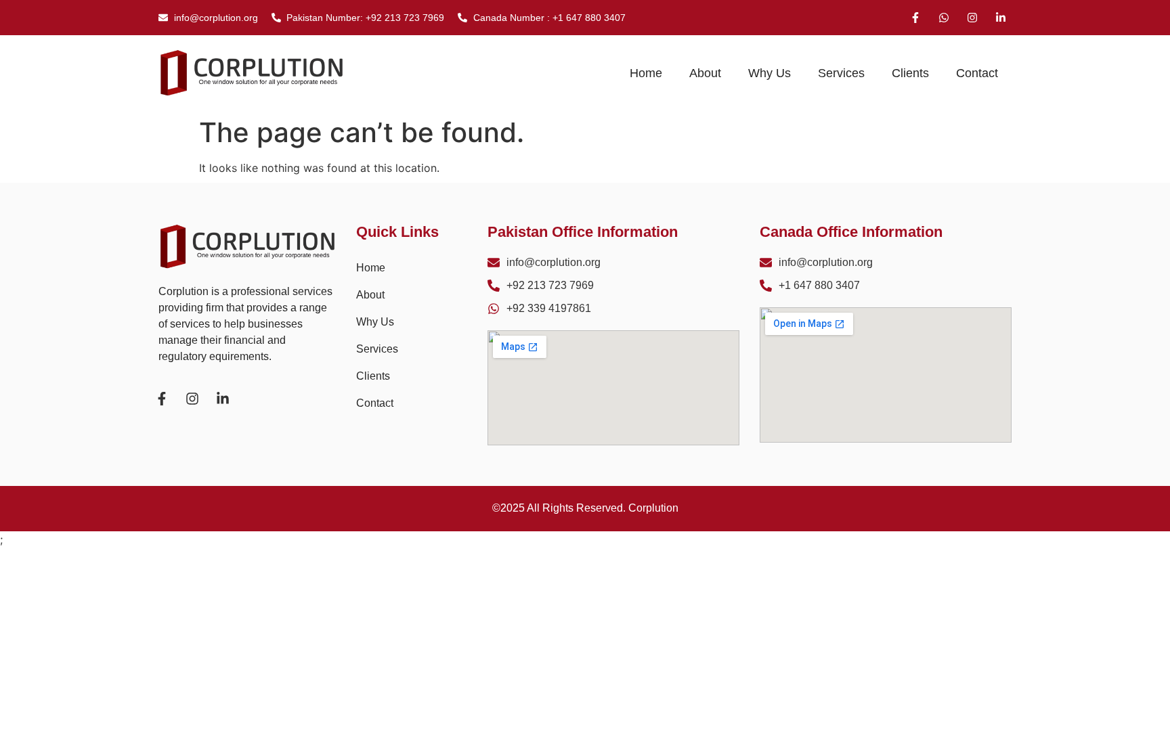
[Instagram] (972, 17)
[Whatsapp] (944, 17)
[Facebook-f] (915, 17)
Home (646, 73)
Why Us (769, 73)
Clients (910, 73)
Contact (977, 73)
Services (841, 73)
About (705, 73)
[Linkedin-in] (1001, 17)
